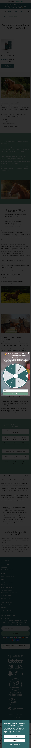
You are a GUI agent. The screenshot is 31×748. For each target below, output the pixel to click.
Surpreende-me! (15, 393)
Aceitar (15, 736)
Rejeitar (15, 740)
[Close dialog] (28, 353)
